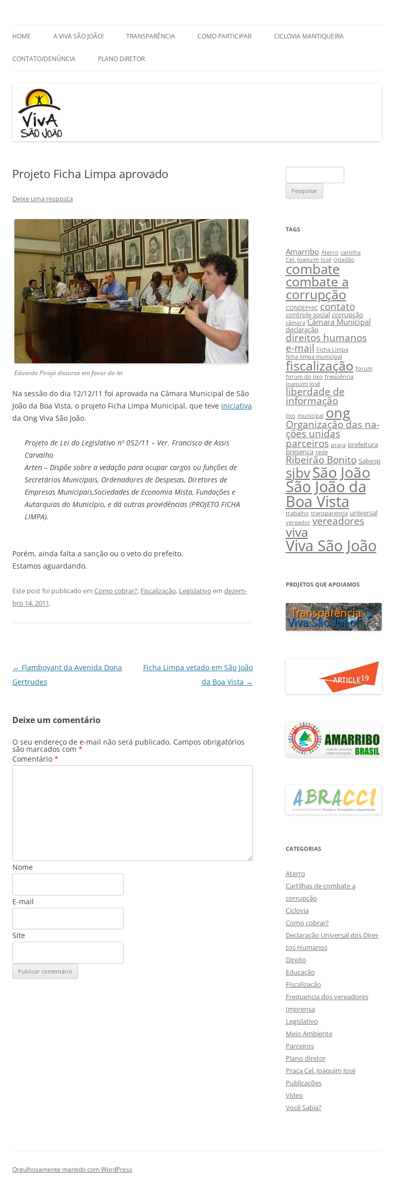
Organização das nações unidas (333, 429)
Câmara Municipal (339, 322)
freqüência (339, 376)
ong (338, 412)
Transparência (150, 36)
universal (364, 512)
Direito (296, 959)
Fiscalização (158, 590)
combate (313, 269)
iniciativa (236, 406)
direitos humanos (326, 337)
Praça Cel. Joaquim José (321, 1070)
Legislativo (195, 590)
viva (297, 531)
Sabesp (370, 460)
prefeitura (363, 444)
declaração (302, 329)
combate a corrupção (317, 288)
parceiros (307, 443)
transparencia (329, 513)
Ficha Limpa (332, 349)
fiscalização (319, 365)
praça (338, 445)
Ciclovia (297, 910)
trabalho (297, 513)
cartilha (351, 252)
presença (299, 451)
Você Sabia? (304, 1107)
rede (322, 452)
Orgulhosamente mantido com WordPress (72, 1169)
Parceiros (300, 1045)
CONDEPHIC (302, 307)
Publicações (304, 1082)
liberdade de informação (315, 396)
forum (364, 368)
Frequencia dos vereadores (327, 996)
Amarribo (302, 251)
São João (341, 472)
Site (18, 935)
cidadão (343, 259)
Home (21, 36)
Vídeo (294, 1095)
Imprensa (300, 1009)
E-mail (23, 901)
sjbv (298, 473)
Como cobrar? (115, 590)
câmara (295, 322)
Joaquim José (303, 383)
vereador (298, 522)
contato (337, 306)
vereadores (338, 520)
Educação (300, 972)
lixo (291, 415)
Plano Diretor (121, 58)
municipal (311, 415)
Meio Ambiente (309, 1033)
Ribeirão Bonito (321, 459)
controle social (308, 314)
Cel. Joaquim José (308, 259)
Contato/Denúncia (43, 58)
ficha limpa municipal (314, 356)
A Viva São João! (78, 36)
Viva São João (331, 545)
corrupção (347, 314)
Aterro (330, 252)
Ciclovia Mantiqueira (309, 36)
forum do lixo (304, 376)
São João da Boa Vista (326, 493)
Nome (22, 867)
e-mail (300, 348)
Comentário (35, 759)
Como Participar (224, 36)
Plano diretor (306, 1058)
